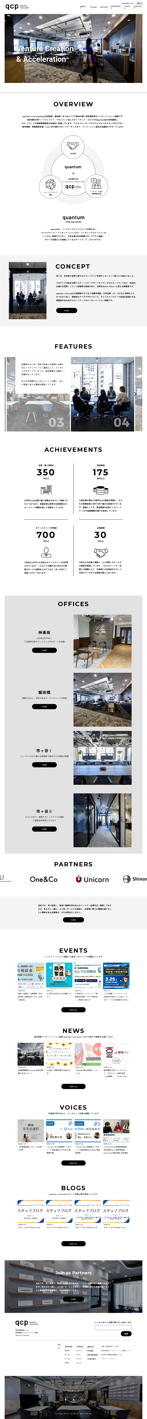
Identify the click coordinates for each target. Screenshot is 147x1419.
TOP (59, 1346)
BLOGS (78, 1363)
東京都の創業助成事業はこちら (112, 1355)
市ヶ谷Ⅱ (68, 1359)
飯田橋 (67, 1350)
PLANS (93, 7)
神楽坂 (67, 1363)
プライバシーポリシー (109, 1359)
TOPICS (127, 7)
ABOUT (83, 7)
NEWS (78, 1355)
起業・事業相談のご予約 (109, 1346)
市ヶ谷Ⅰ (68, 1355)
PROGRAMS (116, 7)
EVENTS (79, 1350)
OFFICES (104, 7)
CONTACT (138, 7)
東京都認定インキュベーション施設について (116, 1350)
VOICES (79, 1359)
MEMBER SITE (128, 3)
